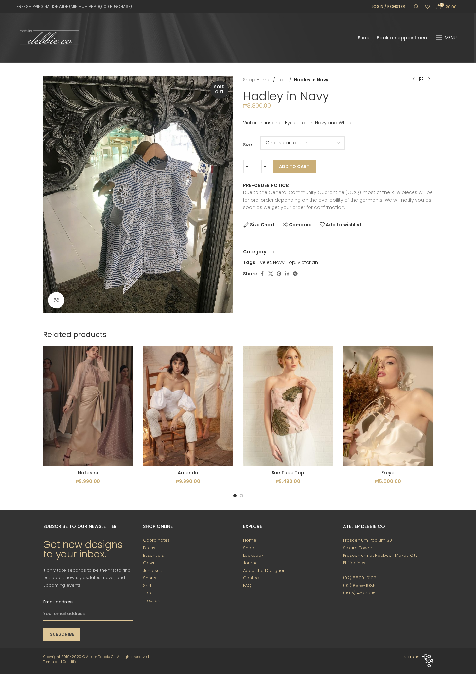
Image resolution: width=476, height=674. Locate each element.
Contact (251, 578)
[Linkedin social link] (287, 273)
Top (282, 79)
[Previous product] (413, 79)
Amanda (188, 472)
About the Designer (264, 570)
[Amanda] (188, 406)
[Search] (416, 6)
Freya (388, 472)
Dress (149, 548)
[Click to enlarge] (56, 300)
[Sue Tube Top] (288, 406)
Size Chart (262, 224)
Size (247, 144)
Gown (149, 563)
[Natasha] (88, 406)
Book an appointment (403, 37)
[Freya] (388, 406)
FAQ (247, 585)
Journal (251, 563)
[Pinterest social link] (279, 273)
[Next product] (429, 79)
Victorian (307, 262)
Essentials (153, 555)
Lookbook (253, 555)
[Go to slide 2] (241, 495)
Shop (364, 37)
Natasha (88, 472)
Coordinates (156, 540)
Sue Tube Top (288, 472)
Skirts (148, 585)
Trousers (152, 600)
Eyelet (264, 262)
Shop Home (257, 79)
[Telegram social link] (295, 273)
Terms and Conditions (62, 661)
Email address (58, 602)
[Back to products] (421, 79)
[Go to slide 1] (235, 495)
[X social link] (270, 273)
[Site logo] (49, 37)
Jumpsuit (152, 570)
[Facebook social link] (262, 273)
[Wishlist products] (427, 6)
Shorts (149, 578)
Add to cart (294, 166)
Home (249, 540)
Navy (279, 262)
